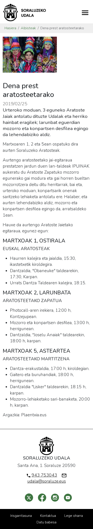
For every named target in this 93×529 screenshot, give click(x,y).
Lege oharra (73, 515)
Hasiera (10, 28)
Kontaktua (48, 515)
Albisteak (28, 28)
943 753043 (44, 475)
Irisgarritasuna (21, 515)
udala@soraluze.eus (46, 481)
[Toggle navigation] (85, 12)
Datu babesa (46, 522)
